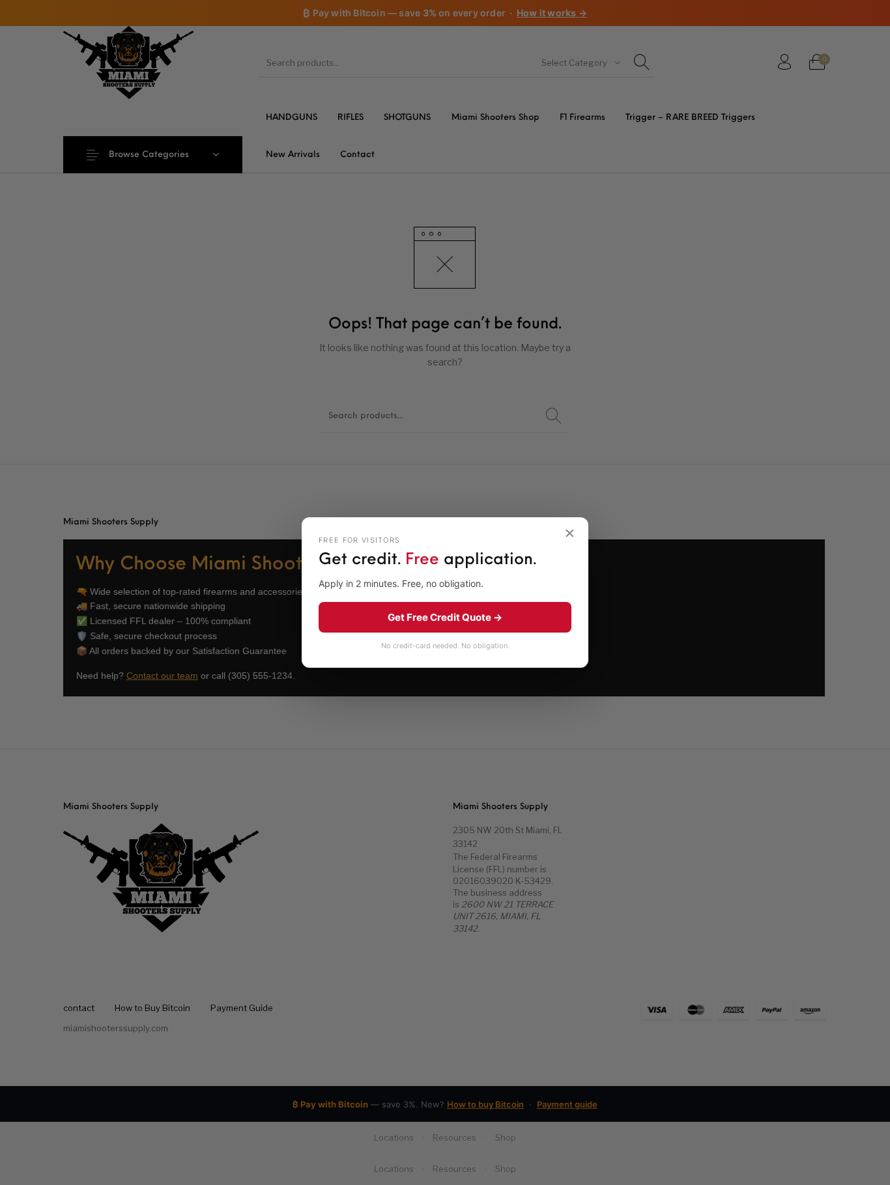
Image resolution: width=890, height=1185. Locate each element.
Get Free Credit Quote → (445, 617)
